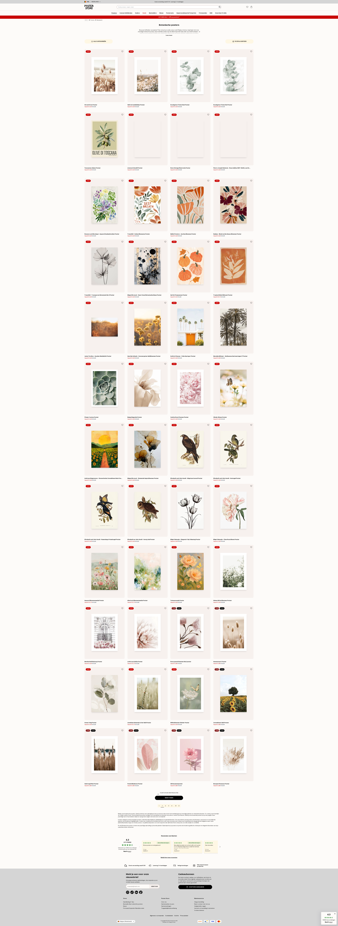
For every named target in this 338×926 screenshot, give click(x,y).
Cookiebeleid (169, 915)
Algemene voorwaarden (157, 915)
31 (175, 806)
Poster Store (173, 920)
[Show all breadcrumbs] (86, 20)
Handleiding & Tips (128, 902)
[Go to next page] (179, 805)
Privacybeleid (184, 915)
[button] (329, 918)
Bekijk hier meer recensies (169, 857)
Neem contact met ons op (202, 904)
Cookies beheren (199, 910)
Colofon (176, 915)
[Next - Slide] (220, 846)
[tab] (247, 7)
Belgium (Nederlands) (126, 921)
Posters (92, 20)
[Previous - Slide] (139, 846)
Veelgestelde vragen (200, 906)
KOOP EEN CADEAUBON (196, 887)
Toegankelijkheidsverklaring (169, 908)
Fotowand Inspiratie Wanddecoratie (133, 908)
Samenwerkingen (166, 906)
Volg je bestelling (199, 902)
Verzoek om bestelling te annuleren (204, 908)
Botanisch (99, 20)
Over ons (164, 902)
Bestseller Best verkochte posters (133, 904)
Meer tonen (169, 798)
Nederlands (95, 1)
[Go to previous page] (159, 805)
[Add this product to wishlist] (122, 51)
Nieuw (125, 906)
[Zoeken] (219, 7)
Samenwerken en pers (167, 904)
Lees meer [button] (169, 35)
